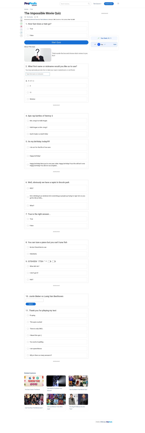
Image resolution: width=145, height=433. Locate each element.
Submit (31, 304)
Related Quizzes (30, 373)
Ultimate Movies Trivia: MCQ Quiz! (54, 408)
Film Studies (30, 17)
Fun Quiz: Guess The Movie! (32, 389)
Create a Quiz (109, 3)
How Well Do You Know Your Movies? (54, 389)
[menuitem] (97, 4)
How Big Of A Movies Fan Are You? (77, 408)
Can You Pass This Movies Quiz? (34, 408)
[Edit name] (105, 44)
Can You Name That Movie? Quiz (78, 389)
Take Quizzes (97, 3)
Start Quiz (56, 42)
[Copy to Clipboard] (22, 32)
